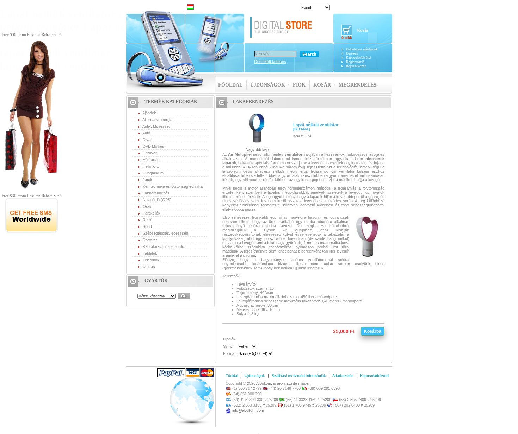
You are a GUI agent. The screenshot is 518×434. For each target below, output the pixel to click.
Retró (147, 220)
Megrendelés (357, 85)
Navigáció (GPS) (157, 200)
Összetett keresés (270, 61)
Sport (147, 226)
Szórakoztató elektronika (164, 246)
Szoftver (150, 240)
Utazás (149, 266)
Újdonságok (267, 85)
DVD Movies (153, 146)
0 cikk (346, 38)
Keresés (352, 53)
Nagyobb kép (257, 149)
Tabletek (150, 253)
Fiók (299, 85)
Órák (147, 206)
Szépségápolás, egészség (165, 233)
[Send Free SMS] (31, 232)
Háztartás (151, 160)
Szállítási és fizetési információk (299, 376)
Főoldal (230, 85)
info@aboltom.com (248, 410)
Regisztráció (355, 62)
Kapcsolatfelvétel (358, 57)
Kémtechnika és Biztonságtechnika (173, 186)
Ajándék (149, 113)
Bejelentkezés (356, 66)
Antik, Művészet (156, 126)
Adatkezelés (342, 376)
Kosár (322, 85)
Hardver (150, 153)
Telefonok (151, 260)
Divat (147, 140)
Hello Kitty (151, 166)
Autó (146, 133)
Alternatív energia (157, 119)
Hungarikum (153, 173)
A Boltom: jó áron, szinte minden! (284, 383)
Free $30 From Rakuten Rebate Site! (31, 34)
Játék (147, 180)
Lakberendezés (156, 193)
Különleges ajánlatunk (362, 49)
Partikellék (151, 213)
